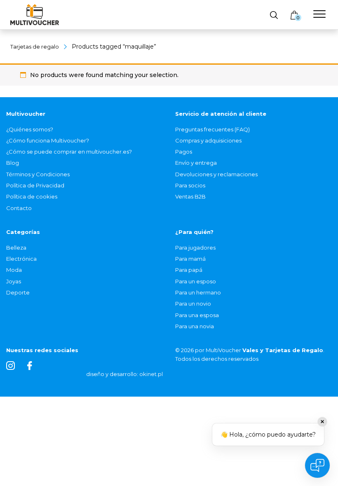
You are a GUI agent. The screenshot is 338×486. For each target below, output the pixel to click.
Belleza (16, 247)
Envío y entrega (196, 162)
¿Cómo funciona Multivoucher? (47, 140)
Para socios (190, 185)
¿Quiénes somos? (29, 129)
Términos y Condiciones (38, 174)
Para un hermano (198, 292)
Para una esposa (197, 315)
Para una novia (194, 326)
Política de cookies (31, 196)
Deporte (18, 292)
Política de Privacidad (35, 185)
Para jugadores (195, 247)
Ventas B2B (190, 196)
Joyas (13, 281)
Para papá (188, 269)
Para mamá (190, 258)
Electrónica (21, 258)
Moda (14, 269)
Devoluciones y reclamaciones (216, 174)
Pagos (183, 151)
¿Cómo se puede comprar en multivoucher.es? (69, 151)
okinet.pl (151, 374)
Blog (12, 162)
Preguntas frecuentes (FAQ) (212, 129)
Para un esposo (195, 281)
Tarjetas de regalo (34, 46)
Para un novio (193, 303)
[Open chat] (317, 465)
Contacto (19, 208)
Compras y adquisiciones (208, 140)
